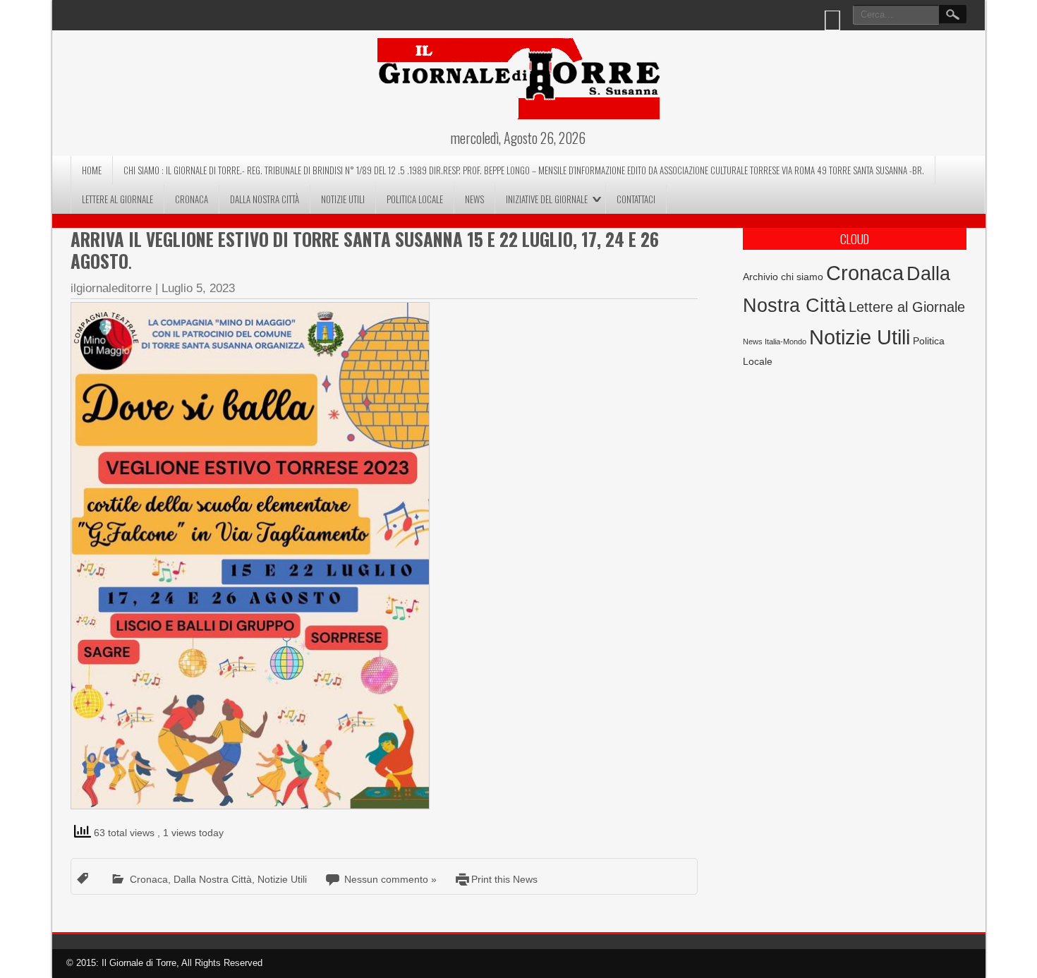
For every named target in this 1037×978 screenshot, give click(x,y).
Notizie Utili (343, 199)
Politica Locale (415, 199)
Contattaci (636, 199)
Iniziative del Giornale (547, 199)
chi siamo (802, 276)
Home (92, 170)
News (474, 199)
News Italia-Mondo (774, 341)
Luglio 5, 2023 (198, 288)
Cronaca (191, 199)
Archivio (760, 277)
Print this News (504, 879)
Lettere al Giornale (117, 199)
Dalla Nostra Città (264, 199)
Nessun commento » (390, 879)
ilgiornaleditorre (111, 288)
